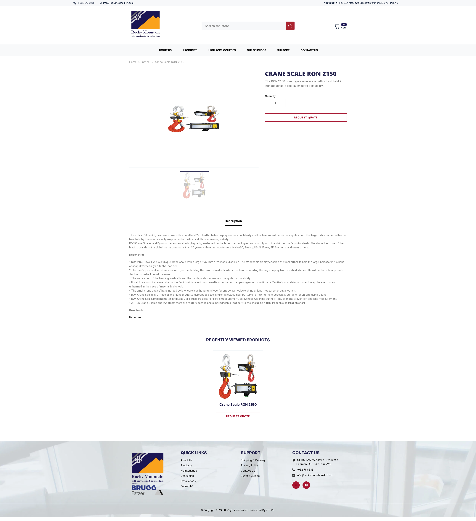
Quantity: (271, 96)
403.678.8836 (305, 469)
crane (145, 61)
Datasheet (136, 317)
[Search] (248, 26)
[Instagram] (306, 485)
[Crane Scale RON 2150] (238, 376)
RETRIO (270, 510)
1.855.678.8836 (86, 3)
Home (132, 61)
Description (233, 221)
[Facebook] (296, 485)
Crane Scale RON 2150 (169, 61)
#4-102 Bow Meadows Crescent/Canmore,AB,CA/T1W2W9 (361, 3)
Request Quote (306, 117)
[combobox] (244, 26)
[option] (194, 119)
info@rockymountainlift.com (118, 3)
